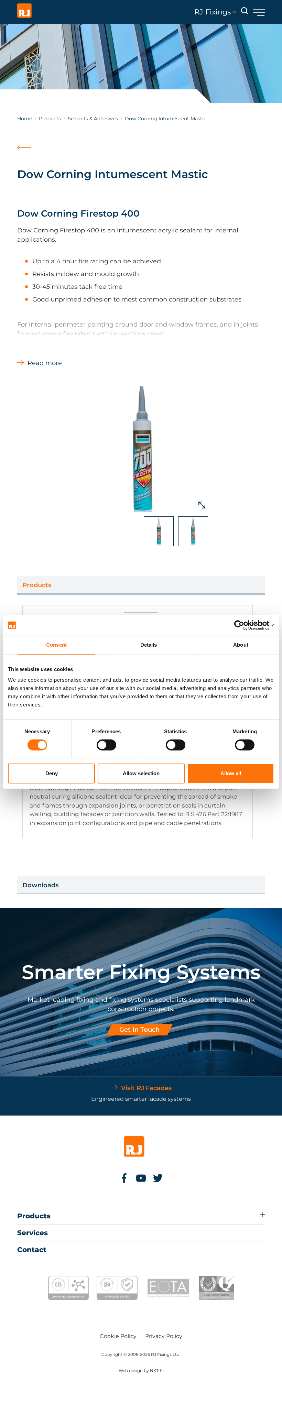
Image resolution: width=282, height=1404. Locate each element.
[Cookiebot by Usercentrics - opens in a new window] (244, 625)
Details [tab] (148, 645)
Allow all (230, 773)
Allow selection (141, 773)
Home (24, 119)
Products (50, 119)
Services (32, 1233)
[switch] (106, 744)
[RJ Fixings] (24, 11)
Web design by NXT (139, 1370)
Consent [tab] (56, 645)
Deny (51, 773)
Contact (31, 1250)
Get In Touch (139, 1029)
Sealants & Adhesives (93, 119)
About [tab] (240, 645)
